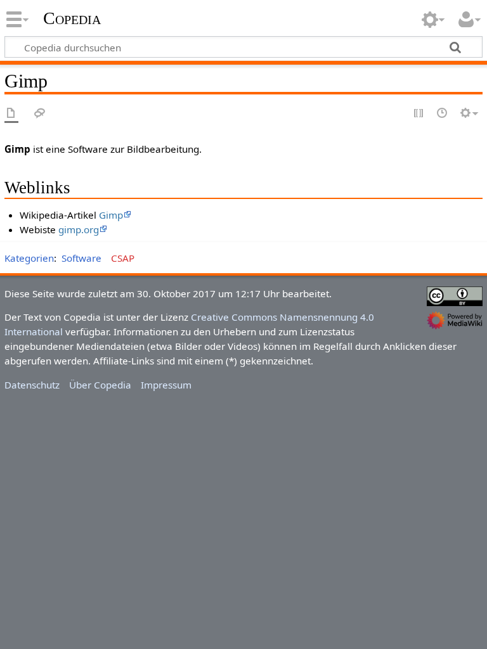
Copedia (72, 18)
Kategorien (29, 258)
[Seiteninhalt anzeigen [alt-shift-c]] (11, 113)
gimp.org (78, 229)
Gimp (111, 215)
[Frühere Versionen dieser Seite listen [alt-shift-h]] (443, 113)
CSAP (122, 258)
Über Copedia (100, 384)
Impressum (166, 384)
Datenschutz (32, 384)
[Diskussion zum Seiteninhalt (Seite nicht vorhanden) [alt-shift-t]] (40, 113)
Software (81, 258)
